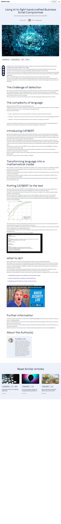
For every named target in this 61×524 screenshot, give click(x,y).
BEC (22, 59)
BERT (20, 140)
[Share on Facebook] (3, 74)
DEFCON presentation (35, 318)
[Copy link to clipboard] (3, 67)
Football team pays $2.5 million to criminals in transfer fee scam (22, 281)
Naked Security (6, 59)
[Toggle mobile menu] (59, 1)
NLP (56, 134)
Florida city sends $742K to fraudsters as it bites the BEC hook (22, 278)
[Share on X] (3, 69)
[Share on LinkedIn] (3, 72)
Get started (54, 1)
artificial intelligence (15, 59)
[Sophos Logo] (5, 1)
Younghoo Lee (39, 20)
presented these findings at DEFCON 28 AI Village (18, 67)
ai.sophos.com (52, 327)
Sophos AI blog (15, 320)
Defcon (27, 59)
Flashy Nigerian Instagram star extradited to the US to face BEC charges (24, 275)
